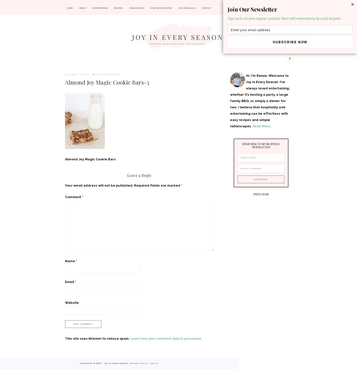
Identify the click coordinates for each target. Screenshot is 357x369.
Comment (74, 197)
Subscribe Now (290, 42)
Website (72, 303)
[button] (290, 9)
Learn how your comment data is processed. (166, 338)
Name (71, 261)
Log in (154, 363)
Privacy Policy (139, 363)
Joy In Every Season (178, 38)
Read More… (262, 126)
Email (70, 282)
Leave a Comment (107, 74)
